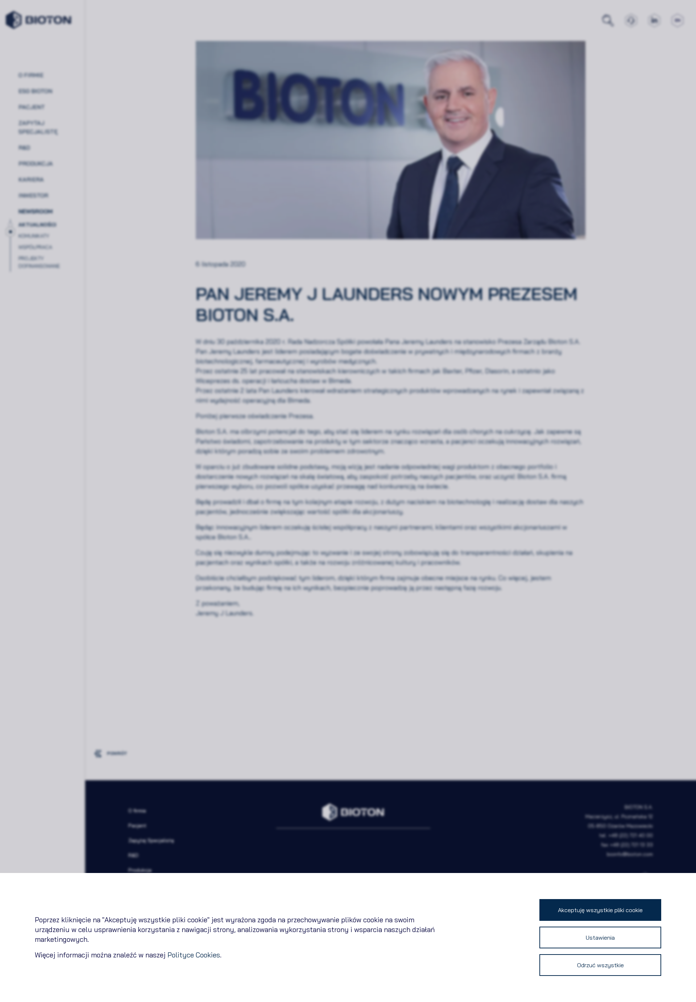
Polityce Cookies (193, 955)
